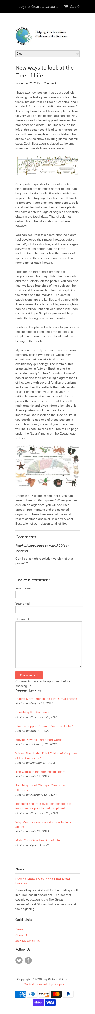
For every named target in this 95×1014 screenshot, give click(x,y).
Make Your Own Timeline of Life (37, 840)
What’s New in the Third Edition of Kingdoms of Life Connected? (46, 756)
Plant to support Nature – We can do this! (44, 726)
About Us (21, 935)
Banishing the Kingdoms (32, 712)
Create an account (44, 7)
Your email (22, 603)
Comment (22, 619)
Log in (23, 7)
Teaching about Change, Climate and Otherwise (41, 788)
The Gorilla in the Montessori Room (40, 771)
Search (20, 929)
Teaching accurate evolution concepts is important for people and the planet (43, 806)
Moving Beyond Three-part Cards (38, 739)
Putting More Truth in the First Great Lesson (46, 698)
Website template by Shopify (44, 984)
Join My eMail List (27, 941)
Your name (23, 588)
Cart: (75, 7)
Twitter (19, 960)
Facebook (28, 960)
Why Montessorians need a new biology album (43, 824)
